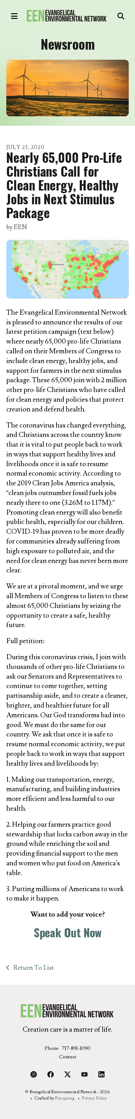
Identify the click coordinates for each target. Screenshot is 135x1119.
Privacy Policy (94, 1098)
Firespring (64, 1098)
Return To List (33, 968)
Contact (67, 1057)
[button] (11, 16)
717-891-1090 (76, 1048)
